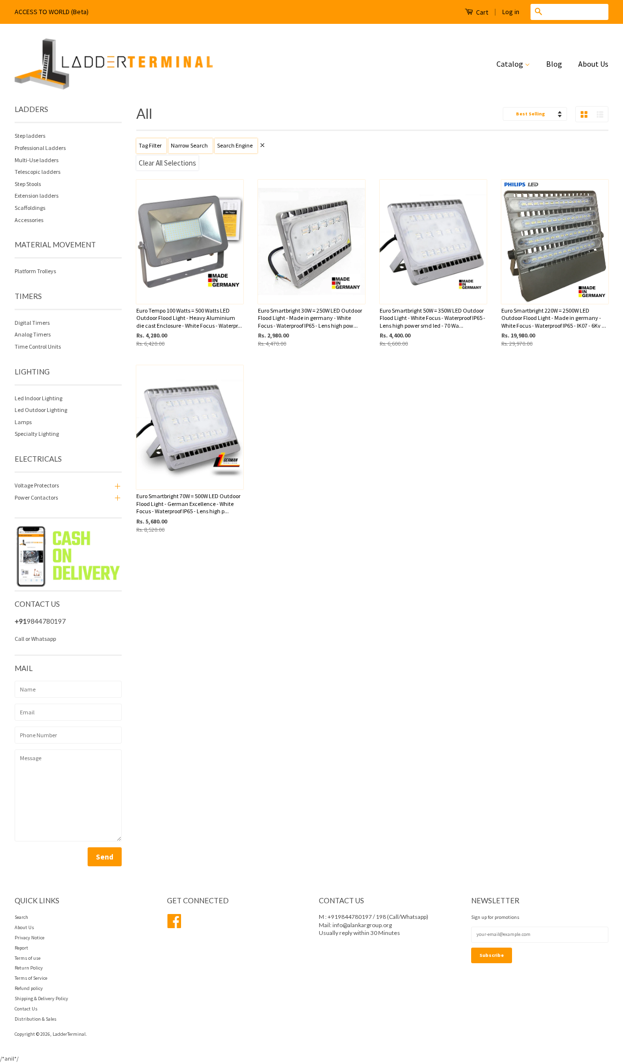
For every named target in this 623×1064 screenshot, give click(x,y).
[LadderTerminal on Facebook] (174, 925)
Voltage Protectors (37, 485)
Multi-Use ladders (36, 160)
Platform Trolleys (35, 271)
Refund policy (29, 988)
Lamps (23, 422)
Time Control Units (38, 346)
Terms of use (27, 958)
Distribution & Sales (35, 1019)
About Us (593, 64)
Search (21, 917)
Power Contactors (36, 497)
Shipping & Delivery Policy (41, 998)
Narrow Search (189, 145)
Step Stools (28, 183)
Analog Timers (33, 334)
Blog (554, 64)
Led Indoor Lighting (38, 398)
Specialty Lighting (37, 433)
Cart (481, 12)
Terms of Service (31, 978)
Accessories (29, 220)
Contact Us (26, 1009)
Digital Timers (32, 322)
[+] (117, 485)
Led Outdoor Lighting (41, 409)
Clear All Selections (167, 163)
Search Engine (235, 145)
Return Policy (29, 968)
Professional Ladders (40, 147)
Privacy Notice (29, 937)
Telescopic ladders (37, 171)
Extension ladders (36, 195)
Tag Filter (150, 145)
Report (21, 948)
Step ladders (30, 135)
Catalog (510, 64)
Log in (510, 11)
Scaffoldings (30, 207)
